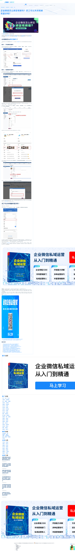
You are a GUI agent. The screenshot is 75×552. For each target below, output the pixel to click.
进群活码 (3, 429)
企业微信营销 (7, 399)
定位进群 (7, 407)
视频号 (12, 35)
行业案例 (7, 451)
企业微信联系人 (7, 435)
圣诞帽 (3, 435)
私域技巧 (7, 448)
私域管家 (3, 421)
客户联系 (3, 446)
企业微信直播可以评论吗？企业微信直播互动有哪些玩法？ (10, 344)
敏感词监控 (6, 413)
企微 (3, 401)
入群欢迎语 (7, 402)
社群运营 (7, 418)
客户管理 (7, 410)
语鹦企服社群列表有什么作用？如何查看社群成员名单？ (6, 471)
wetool (8, 398)
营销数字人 (3, 451)
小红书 (17, 550)
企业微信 (8, 35)
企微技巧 (3, 443)
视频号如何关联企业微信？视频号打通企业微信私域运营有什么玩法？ (12, 346)
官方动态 (7, 445)
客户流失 (3, 410)
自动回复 (3, 424)
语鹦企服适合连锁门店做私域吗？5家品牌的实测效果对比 (6, 458)
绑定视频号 (13, 39)
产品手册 (3, 442)
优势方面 (7, 434)
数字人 (17, 549)
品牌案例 (3, 445)
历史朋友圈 (7, 404)
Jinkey (16, 544)
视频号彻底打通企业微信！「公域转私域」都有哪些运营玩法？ (11, 345)
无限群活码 (7, 415)
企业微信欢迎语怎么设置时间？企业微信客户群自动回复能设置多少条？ (12, 352)
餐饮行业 (7, 429)
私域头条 (3, 448)
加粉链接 (3, 404)
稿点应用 (17, 545)
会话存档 (3, 402)
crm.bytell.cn (8, 242)
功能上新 (7, 443)
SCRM (5, 398)
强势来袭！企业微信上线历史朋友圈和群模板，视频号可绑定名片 (11, 350)
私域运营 (7, 421)
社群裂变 (3, 418)
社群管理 (9, 416)
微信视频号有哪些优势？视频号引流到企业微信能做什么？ (10, 349)
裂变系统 (3, 434)
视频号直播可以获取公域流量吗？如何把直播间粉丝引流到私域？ (11, 351)
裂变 (7, 433)
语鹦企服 (4, 33)
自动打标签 (7, 424)
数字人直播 (3, 415)
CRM (3, 398)
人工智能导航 (17, 547)
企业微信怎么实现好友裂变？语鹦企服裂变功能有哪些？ (6, 465)
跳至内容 (1, 0)
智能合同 (17, 548)
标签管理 (3, 416)
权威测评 (7, 446)
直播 (6, 416)
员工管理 (3, 407)
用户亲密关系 (4, 433)
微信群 (3, 413)
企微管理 (9, 401)
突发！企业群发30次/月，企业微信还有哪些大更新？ (10, 347)
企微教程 (6, 401)
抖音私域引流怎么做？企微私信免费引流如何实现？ (6, 494)
